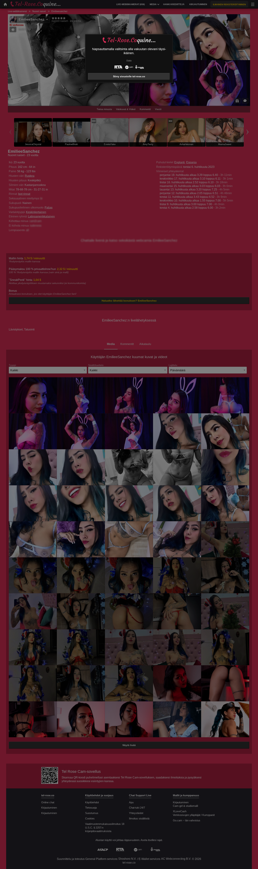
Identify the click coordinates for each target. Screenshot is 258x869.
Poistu (129, 60)
